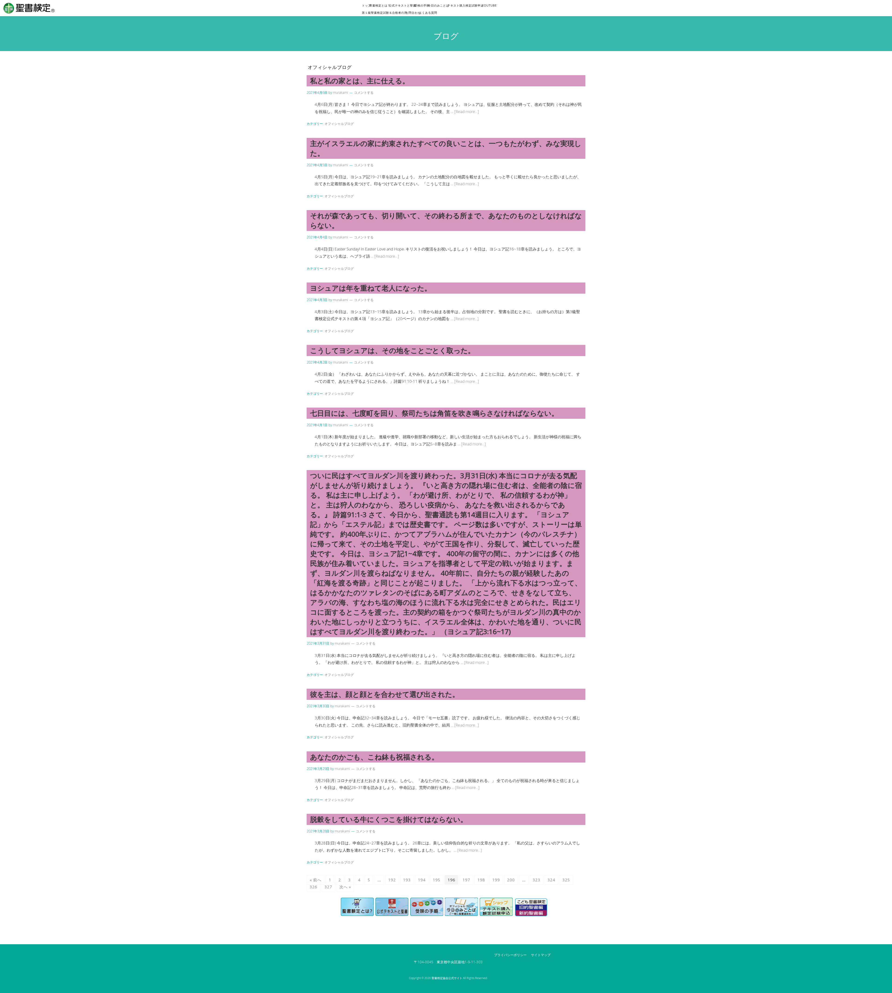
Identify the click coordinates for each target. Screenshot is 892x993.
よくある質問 (429, 12)
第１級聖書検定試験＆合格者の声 (386, 12)
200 (511, 880)
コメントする (364, 92)
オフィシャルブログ (339, 123)
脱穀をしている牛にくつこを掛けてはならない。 (388, 819)
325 (566, 880)
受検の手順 (423, 5)
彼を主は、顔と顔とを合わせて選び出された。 (384, 694)
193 (407, 880)
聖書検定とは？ (381, 5)
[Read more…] (466, 111)
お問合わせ (414, 12)
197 (466, 880)
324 (551, 880)
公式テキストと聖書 (404, 5)
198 (481, 880)
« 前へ (315, 880)
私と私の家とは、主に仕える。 (359, 80)
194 (422, 880)
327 (328, 886)
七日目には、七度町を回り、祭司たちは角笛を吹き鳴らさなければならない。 (434, 413)
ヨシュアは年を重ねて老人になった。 (370, 288)
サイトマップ (541, 955)
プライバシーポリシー (510, 955)
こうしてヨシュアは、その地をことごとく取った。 (392, 350)
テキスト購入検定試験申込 (467, 5)
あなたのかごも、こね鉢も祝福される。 (374, 757)
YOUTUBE (491, 5)
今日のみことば (440, 5)
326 (313, 886)
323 (536, 880)
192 (392, 880)
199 (496, 880)
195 (436, 880)
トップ (368, 5)
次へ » (345, 886)
